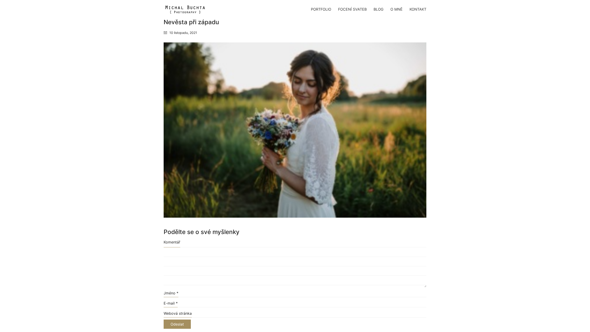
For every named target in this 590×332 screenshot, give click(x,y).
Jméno (171, 293)
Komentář (172, 242)
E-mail (171, 303)
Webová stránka (178, 313)
